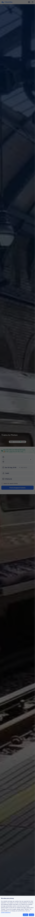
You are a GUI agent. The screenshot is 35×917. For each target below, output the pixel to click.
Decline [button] (25, 914)
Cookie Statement (6, 912)
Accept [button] (31, 914)
